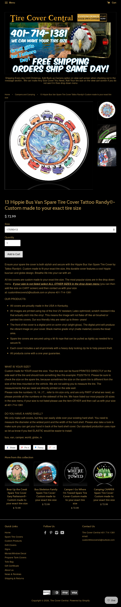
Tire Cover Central (59, 600)
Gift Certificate (12, 565)
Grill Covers (10, 545)
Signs (7, 549)
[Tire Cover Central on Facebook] (45, 533)
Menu (12, 2)
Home (7, 94)
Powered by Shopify (80, 600)
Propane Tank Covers (15, 557)
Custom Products (13, 540)
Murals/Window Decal (15, 553)
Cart (113, 2)
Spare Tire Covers (14, 536)
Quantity (9, 237)
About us (9, 569)
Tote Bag (9, 561)
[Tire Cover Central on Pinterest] (51, 533)
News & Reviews (13, 574)
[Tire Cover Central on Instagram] (56, 533)
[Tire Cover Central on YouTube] (62, 533)
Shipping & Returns (14, 578)
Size (7, 224)
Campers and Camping (25, 94)
